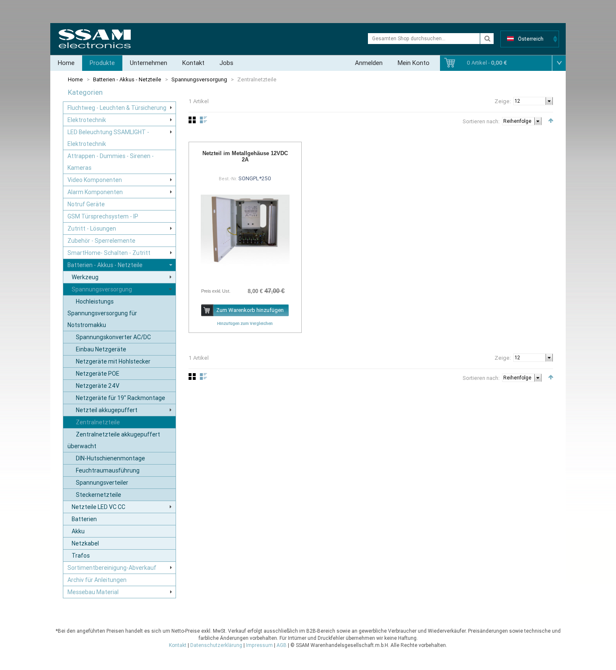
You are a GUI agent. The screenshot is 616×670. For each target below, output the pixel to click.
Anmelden (369, 63)
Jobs (226, 63)
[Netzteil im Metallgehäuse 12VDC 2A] (245, 229)
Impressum (259, 645)
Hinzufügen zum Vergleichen (245, 323)
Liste (203, 120)
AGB (282, 645)
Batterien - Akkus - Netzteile (127, 79)
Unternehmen (148, 63)
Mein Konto (414, 63)
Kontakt (193, 63)
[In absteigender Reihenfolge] (550, 120)
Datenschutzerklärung (216, 645)
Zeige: (502, 101)
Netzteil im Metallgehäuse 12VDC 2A (245, 156)
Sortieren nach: (481, 121)
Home (66, 63)
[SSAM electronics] (94, 38)
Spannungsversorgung (199, 79)
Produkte (102, 63)
